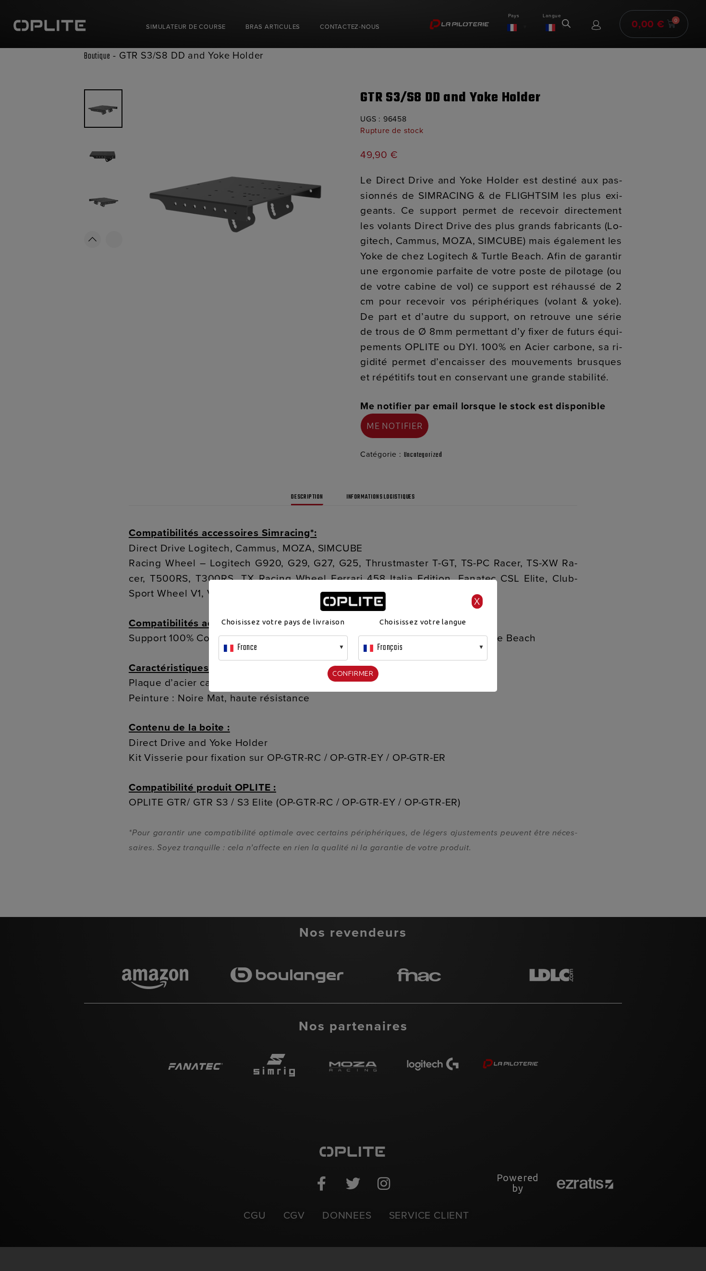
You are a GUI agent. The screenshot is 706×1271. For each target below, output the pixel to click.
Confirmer (353, 673)
